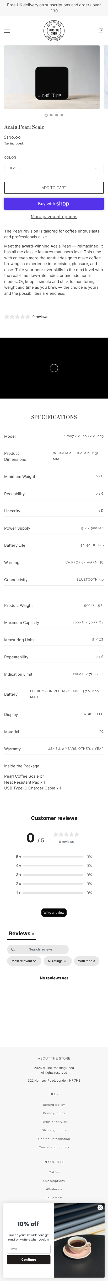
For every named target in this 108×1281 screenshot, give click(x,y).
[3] (62, 115)
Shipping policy (54, 1130)
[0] (46, 115)
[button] (54, 857)
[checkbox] (86, 961)
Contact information (54, 1139)
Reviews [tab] (21, 933)
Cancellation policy (54, 1147)
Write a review (54, 913)
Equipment (54, 1198)
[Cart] (101, 31)
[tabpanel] (54, 990)
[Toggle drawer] (7, 31)
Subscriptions (54, 1181)
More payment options (54, 216)
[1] (51, 115)
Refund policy (54, 1105)
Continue (28, 1259)
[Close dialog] (100, 1208)
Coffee (54, 1172)
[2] (56, 115)
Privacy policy (54, 1113)
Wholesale (54, 1189)
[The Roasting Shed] (54, 30)
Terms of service (54, 1122)
